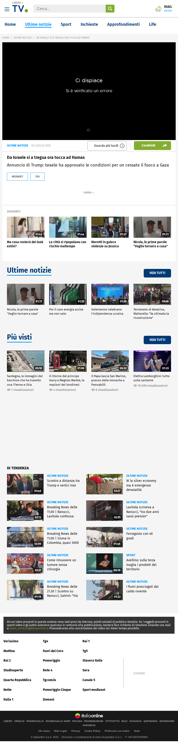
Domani (48, 700)
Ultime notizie (38, 24)
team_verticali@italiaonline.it (29, 628)
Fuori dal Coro (53, 651)
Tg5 (85, 651)
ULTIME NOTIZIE (23, 37)
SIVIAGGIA (135, 721)
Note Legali (60, 731)
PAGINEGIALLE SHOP (58, 721)
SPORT (130, 555)
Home (10, 24)
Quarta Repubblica (17, 680)
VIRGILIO (19, 721)
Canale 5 (89, 680)
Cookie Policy (92, 731)
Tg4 (45, 641)
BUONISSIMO (167, 721)
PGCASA (77, 721)
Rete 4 (47, 670)
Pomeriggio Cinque (57, 690)
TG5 (37, 176)
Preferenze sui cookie (117, 731)
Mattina (9, 651)
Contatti (139, 673)
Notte (7, 690)
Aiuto (137, 731)
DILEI (124, 721)
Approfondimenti (123, 24)
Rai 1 (86, 641)
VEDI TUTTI (157, 273)
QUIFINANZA (150, 721)
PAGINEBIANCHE (93, 721)
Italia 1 (8, 700)
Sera (86, 670)
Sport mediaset (94, 690)
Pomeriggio (51, 660)
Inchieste (89, 24)
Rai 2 (7, 660)
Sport (66, 24)
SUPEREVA (89, 725)
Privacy (75, 731)
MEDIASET (17, 176)
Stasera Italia (92, 660)
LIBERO (16, 2)
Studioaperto (13, 670)
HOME (5, 37)
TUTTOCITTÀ (112, 721)
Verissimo (10, 641)
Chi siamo (44, 731)
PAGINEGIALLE (35, 721)
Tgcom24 (49, 680)
